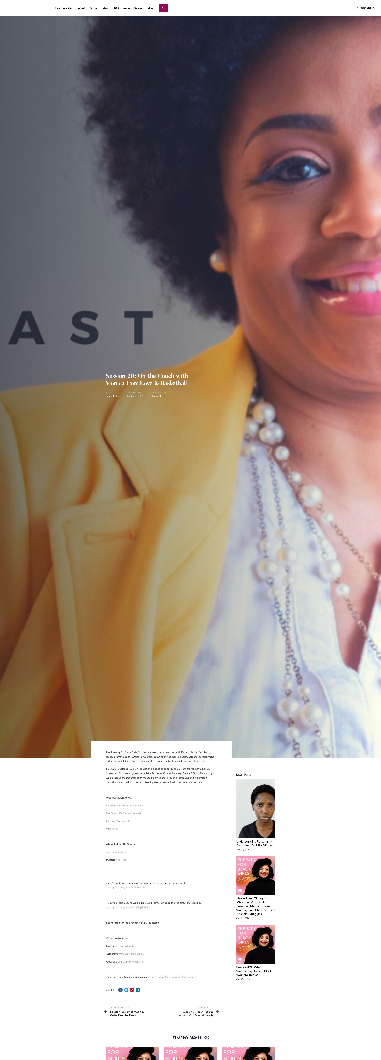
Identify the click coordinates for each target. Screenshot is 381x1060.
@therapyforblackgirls (131, 954)
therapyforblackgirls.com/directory (125, 887)
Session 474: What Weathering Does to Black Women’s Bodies (254, 971)
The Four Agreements (118, 821)
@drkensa (121, 860)
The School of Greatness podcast (125, 805)
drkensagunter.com (116, 852)
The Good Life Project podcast (123, 813)
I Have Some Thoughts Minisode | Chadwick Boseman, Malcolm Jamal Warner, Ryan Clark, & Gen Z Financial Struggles (255, 906)
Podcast (156, 396)
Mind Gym (112, 829)
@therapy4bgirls (124, 946)
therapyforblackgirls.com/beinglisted (127, 907)
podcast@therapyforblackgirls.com (177, 977)
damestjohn (112, 396)
